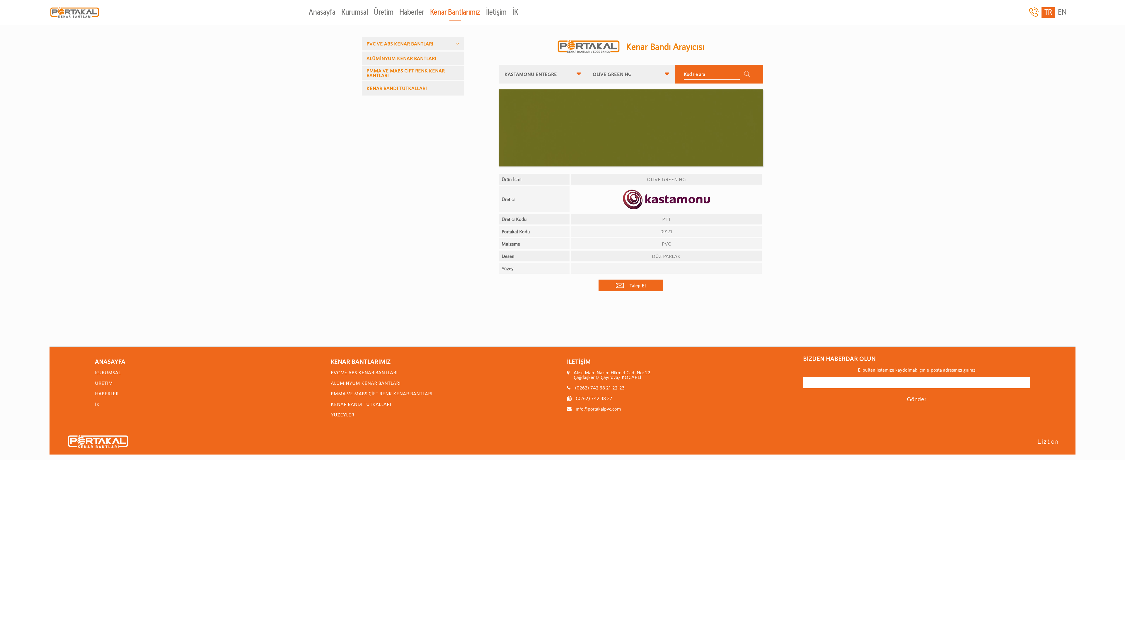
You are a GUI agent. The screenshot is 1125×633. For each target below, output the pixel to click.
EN (1062, 12)
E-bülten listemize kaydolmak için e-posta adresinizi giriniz (916, 369)
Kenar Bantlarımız (455, 12)
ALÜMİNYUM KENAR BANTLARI (401, 58)
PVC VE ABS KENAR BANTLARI (400, 43)
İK (515, 12)
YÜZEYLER (342, 414)
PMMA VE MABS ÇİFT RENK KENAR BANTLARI (406, 73)
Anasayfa (322, 12)
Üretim (383, 12)
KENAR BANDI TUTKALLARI (397, 88)
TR (1048, 12)
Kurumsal (354, 12)
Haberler (411, 12)
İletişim (496, 12)
